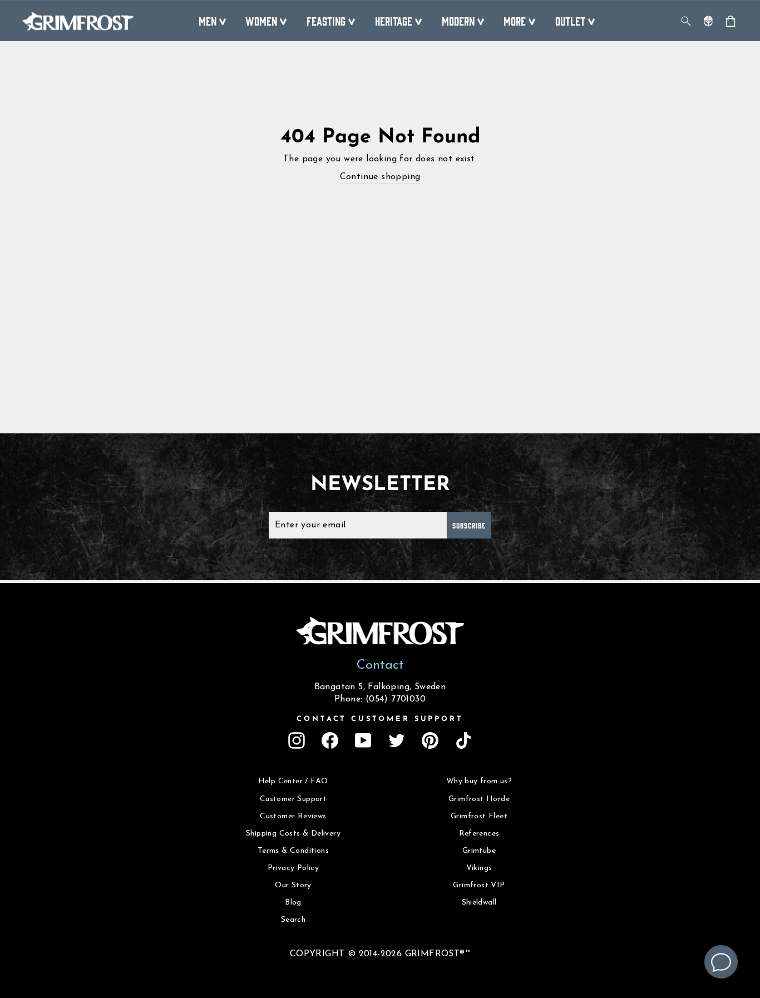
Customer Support (293, 799)
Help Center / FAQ (293, 781)
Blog (293, 902)
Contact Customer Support (380, 719)
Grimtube (479, 851)
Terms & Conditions (293, 851)
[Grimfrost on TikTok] (463, 740)
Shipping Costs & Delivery (293, 833)
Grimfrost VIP (479, 885)
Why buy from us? (479, 781)
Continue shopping (380, 176)
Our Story (293, 885)
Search (293, 920)
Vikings (479, 868)
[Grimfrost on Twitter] (396, 740)
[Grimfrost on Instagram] (296, 740)
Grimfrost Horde (479, 799)
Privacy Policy (293, 868)
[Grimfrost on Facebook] (330, 740)
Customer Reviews (293, 816)
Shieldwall (479, 902)
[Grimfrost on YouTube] (363, 740)
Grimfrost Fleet (479, 816)
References (479, 833)
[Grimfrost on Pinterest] (430, 740)
